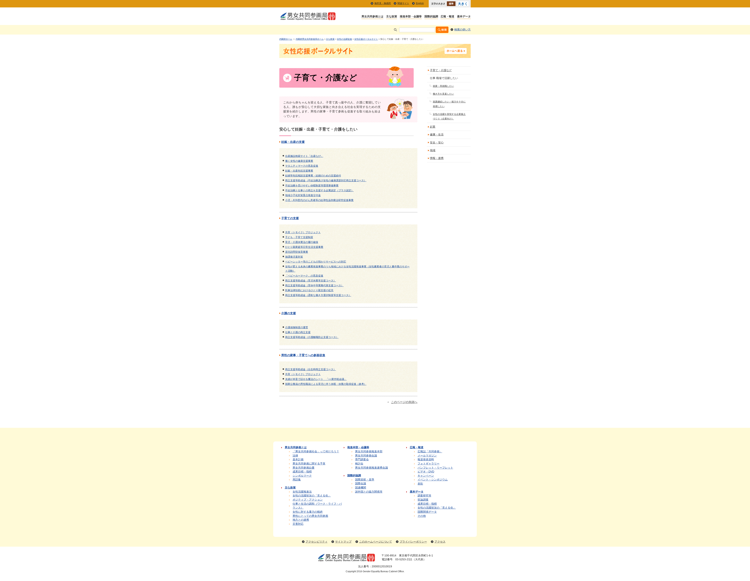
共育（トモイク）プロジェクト (303, 232)
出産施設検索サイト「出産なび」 (304, 156)
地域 (432, 150)
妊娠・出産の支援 (293, 141)
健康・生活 (437, 134)
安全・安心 (437, 142)
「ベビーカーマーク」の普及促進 (304, 275)
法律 (295, 455)
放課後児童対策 (294, 256)
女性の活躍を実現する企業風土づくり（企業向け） (449, 116)
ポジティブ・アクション (308, 499)
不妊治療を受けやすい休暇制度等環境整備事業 (311, 185)
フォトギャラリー (428, 463)
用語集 (297, 479)
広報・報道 (447, 16)
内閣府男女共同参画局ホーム (310, 39)
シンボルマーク (302, 475)
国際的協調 (431, 16)
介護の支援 (288, 313)
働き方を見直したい (443, 94)
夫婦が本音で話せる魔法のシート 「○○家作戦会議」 (316, 379)
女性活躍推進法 (302, 491)
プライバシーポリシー (413, 541)
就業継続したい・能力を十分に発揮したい (449, 104)
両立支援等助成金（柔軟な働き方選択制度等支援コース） (318, 295)
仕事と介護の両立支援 (298, 332)
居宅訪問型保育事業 (296, 251)
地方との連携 (301, 519)
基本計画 (298, 459)
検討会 (359, 463)
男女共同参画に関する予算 (309, 463)
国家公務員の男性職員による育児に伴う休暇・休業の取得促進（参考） (325, 384)
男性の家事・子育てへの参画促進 (303, 355)
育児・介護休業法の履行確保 (301, 242)
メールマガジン (427, 455)
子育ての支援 (290, 218)
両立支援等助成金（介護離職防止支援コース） (311, 337)
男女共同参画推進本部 (368, 451)
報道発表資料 (426, 459)
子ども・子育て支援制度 (299, 237)
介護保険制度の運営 (296, 327)
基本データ (464, 16)
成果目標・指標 (302, 471)
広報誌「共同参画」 (430, 451)
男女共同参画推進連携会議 (371, 467)
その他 (422, 515)
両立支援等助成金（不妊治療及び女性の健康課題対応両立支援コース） (325, 180)
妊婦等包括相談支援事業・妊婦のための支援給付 (313, 175)
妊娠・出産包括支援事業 (299, 170)
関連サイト (403, 3)
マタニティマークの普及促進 (301, 165)
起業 (432, 126)
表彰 (420, 483)
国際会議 (360, 483)
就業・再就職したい (443, 86)
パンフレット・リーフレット (435, 467)
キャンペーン (426, 475)
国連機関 (360, 487)
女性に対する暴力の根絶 (308, 511)
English (420, 3)
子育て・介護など (441, 70)
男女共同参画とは (372, 16)
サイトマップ (343, 541)
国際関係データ (427, 511)
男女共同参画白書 (303, 467)
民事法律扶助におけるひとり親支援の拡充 (309, 290)
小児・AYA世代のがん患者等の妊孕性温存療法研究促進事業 (319, 200)
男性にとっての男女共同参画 (310, 515)
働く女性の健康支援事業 (299, 160)
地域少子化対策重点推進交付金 (303, 195)
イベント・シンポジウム (433, 479)
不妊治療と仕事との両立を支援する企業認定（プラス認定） (319, 190)
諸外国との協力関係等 (368, 491)
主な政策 (391, 16)
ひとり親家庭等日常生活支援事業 (304, 247)
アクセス (440, 541)
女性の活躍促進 (344, 39)
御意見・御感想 (382, 3)
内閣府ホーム (285, 39)
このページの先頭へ (404, 402)
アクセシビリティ (317, 541)
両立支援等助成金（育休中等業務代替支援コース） (314, 285)
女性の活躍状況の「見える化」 (312, 495)
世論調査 (423, 499)
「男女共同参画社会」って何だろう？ (316, 451)
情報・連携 (437, 158)
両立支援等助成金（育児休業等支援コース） (310, 280)
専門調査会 (362, 459)
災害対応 (298, 523)
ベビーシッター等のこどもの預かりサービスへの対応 (315, 261)
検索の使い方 (462, 29)
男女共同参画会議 (366, 455)
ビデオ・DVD (426, 471)
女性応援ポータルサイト (366, 39)
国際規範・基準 (364, 479)
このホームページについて (375, 541)
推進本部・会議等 (411, 16)
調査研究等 (424, 495)
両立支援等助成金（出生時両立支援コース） (310, 369)
